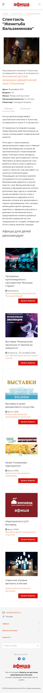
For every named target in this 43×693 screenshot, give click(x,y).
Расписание (25, 109)
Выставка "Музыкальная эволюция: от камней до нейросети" (19, 344)
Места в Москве (9, 630)
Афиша (5, 624)
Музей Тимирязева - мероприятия (16, 464)
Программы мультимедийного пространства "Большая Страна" (18, 281)
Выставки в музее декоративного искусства (19, 405)
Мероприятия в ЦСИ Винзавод (16, 523)
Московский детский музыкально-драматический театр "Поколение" (19, 80)
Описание (8, 109)
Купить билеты (28, 301)
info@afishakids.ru (13, 612)
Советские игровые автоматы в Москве (16, 582)
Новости (6, 637)
